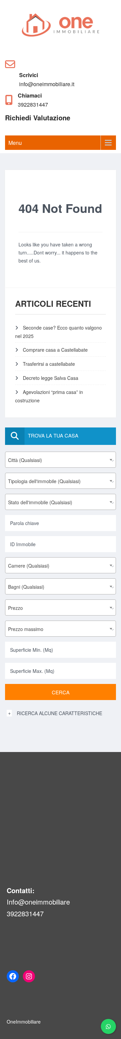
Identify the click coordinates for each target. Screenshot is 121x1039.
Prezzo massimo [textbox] (25, 629)
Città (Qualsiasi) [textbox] (25, 460)
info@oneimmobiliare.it (46, 84)
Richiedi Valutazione (37, 117)
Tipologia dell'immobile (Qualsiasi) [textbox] (44, 481)
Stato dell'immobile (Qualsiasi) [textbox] (40, 502)
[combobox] (60, 460)
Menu (15, 143)
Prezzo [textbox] (15, 607)
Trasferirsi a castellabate (49, 363)
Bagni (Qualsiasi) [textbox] (26, 586)
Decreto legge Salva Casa (50, 377)
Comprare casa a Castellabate (55, 349)
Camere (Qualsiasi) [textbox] (28, 565)
